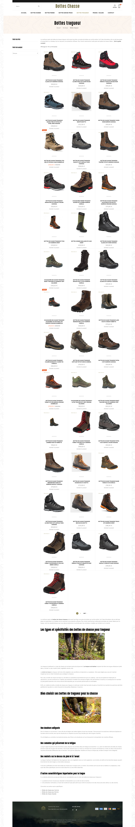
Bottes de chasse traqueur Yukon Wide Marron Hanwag (108, 121)
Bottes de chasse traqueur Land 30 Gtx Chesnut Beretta (109, 320)
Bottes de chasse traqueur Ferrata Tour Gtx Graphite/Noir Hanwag (81, 563)
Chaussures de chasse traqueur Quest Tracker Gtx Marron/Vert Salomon (54, 281)
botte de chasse (46, 672)
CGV (78, 820)
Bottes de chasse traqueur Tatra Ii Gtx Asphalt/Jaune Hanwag (109, 441)
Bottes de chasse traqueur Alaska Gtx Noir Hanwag (108, 241)
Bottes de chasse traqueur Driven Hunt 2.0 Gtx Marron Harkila (81, 281)
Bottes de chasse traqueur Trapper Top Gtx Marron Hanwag (109, 161)
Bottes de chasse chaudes (49, 794)
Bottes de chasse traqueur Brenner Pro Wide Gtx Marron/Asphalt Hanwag (54, 482)
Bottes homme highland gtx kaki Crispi (81, 241)
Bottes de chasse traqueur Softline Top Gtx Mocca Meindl (81, 361)
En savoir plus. (78, 822)
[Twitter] (76, 810)
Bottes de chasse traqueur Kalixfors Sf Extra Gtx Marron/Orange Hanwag (108, 202)
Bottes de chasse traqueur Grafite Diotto (81, 121)
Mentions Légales (86, 820)
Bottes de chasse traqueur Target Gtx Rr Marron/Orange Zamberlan (54, 402)
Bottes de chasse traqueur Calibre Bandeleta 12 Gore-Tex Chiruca (54, 362)
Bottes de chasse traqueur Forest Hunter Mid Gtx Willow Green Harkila (54, 563)
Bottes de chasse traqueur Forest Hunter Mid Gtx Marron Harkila (54, 603)
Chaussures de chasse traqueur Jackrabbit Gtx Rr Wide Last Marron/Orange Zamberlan (54, 321)
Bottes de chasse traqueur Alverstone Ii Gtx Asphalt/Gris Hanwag (54, 523)
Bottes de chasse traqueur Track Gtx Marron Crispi (108, 522)
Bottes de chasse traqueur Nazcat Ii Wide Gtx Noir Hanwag (109, 562)
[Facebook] (72, 810)
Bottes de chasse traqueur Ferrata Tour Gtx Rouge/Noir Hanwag (109, 81)
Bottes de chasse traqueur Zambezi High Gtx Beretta (54, 441)
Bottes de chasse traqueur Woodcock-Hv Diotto (81, 481)
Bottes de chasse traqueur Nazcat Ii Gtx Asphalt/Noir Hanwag (81, 162)
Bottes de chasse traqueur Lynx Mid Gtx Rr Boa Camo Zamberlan (54, 161)
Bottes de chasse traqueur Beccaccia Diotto (81, 522)
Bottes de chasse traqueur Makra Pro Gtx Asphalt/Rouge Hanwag (54, 202)
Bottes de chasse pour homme (50, 790)
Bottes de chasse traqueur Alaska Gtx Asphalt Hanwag (109, 280)
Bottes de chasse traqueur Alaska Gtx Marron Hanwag (54, 80)
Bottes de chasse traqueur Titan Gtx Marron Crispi (54, 241)
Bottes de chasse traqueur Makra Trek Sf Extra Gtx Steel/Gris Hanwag (54, 122)
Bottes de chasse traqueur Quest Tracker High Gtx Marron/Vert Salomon (108, 402)
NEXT (84, 613)
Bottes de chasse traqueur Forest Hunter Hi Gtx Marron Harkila (81, 442)
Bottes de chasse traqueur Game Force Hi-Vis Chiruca (109, 481)
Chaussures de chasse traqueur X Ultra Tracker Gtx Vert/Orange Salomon (81, 402)
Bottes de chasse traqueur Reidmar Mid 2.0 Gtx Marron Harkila (81, 321)
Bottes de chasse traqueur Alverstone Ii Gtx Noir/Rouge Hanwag (81, 81)
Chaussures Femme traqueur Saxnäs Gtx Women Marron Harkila (81, 202)
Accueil (59, 28)
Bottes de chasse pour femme (50, 792)
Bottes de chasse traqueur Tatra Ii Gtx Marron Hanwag (109, 361)
